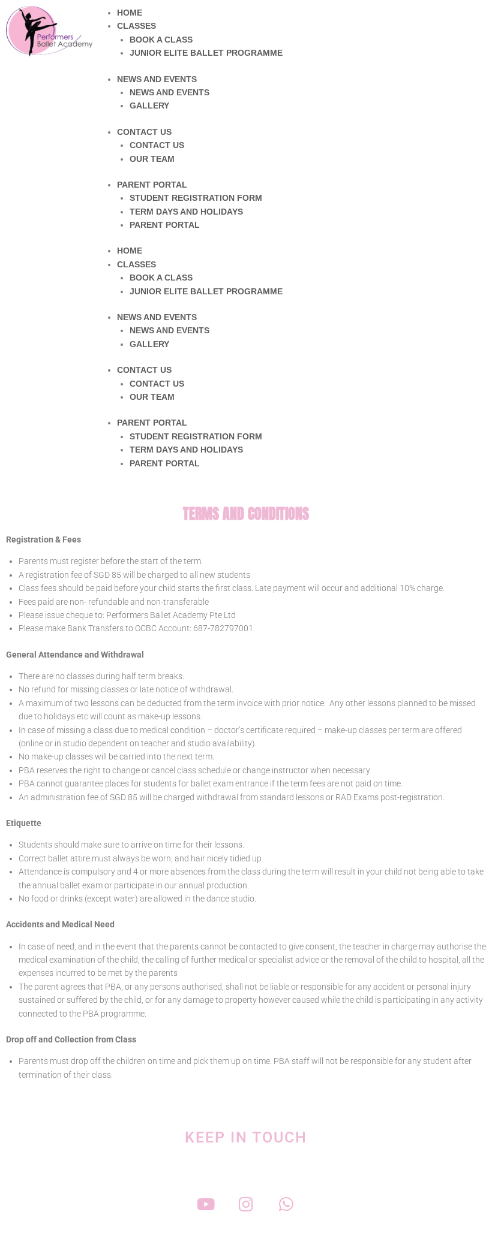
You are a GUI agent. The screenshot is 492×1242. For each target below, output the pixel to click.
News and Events (157, 79)
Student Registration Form (196, 198)
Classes (136, 26)
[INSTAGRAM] (246, 1204)
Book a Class (161, 39)
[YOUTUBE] (206, 1204)
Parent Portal (152, 184)
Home (129, 12)
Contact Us (144, 132)
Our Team (152, 159)
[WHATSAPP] (286, 1204)
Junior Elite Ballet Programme (206, 53)
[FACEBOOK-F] (166, 1204)
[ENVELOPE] (327, 1204)
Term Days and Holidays (186, 211)
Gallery (149, 105)
